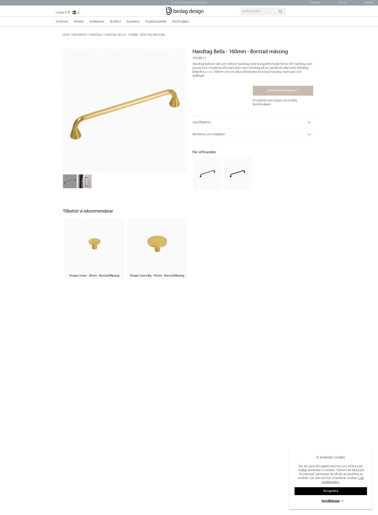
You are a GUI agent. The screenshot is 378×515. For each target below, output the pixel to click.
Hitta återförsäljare (282, 90)
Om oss (342, 2)
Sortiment (62, 21)
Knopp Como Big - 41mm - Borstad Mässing (157, 275)
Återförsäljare (180, 21)
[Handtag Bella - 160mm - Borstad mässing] (70, 181)
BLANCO (115, 21)
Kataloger (315, 2)
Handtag (95, 35)
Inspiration (133, 21)
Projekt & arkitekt (155, 21)
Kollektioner (97, 21)
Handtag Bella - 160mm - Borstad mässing (135, 35)
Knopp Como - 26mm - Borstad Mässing (94, 275)
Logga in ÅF (63, 12)
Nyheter (79, 21)
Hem (66, 35)
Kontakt (369, 2)
